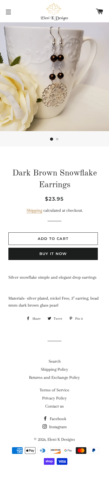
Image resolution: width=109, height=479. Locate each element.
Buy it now (53, 253)
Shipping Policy (54, 369)
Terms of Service (54, 390)
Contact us (54, 406)
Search (55, 361)
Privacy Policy (54, 398)
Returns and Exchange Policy (54, 377)
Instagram (57, 426)
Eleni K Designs (61, 439)
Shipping (34, 210)
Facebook (57, 418)
